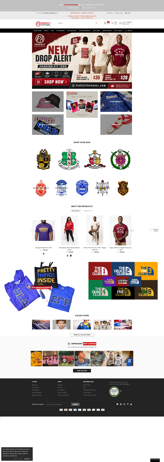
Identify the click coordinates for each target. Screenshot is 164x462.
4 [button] (83, 84)
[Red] (67, 255)
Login (124, 22)
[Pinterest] (127, 404)
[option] (82, 61)
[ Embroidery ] (73, 8)
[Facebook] (117, 404)
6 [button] (87, 84)
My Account (125, 24)
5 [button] (85, 84)
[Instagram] (124, 404)
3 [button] (80, 84)
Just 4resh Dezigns (124, 384)
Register (129, 22)
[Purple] (43, 253)
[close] (131, 6)
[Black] (71, 255)
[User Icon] (120, 23)
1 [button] (76, 84)
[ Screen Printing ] (88, 8)
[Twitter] (120, 404)
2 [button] (78, 84)
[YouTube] (131, 404)
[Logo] (43, 24)
